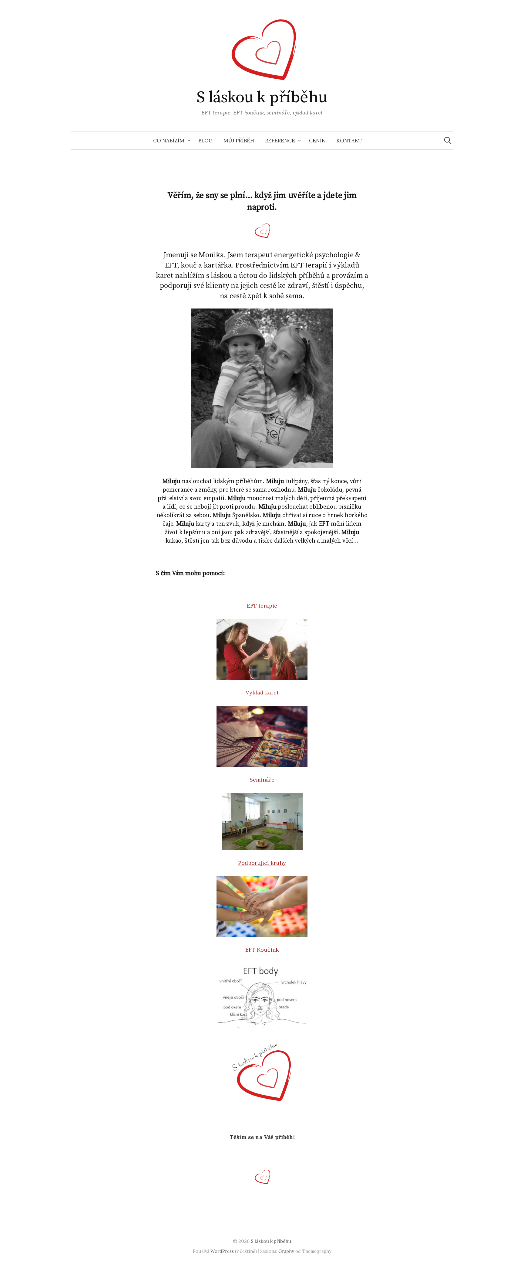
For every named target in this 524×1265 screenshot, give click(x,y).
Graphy (286, 1251)
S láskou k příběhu (261, 97)
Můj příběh (238, 140)
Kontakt (349, 140)
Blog (205, 140)
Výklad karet (262, 692)
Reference (280, 140)
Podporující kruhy (262, 862)
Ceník (317, 140)
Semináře (262, 779)
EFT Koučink (262, 949)
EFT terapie (262, 605)
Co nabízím (168, 140)
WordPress (222, 1251)
